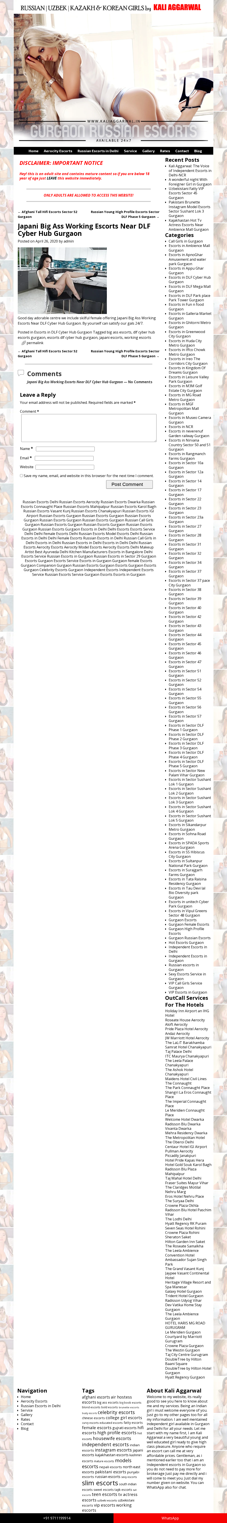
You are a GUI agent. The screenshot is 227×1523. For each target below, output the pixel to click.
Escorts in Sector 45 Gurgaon (185, 646)
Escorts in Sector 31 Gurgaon (185, 546)
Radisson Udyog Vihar (183, 1300)
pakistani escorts (110, 1471)
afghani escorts (96, 1397)
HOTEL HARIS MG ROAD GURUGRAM (185, 1325)
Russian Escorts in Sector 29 (117, 556)
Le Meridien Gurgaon (183, 1332)
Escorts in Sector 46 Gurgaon (185, 655)
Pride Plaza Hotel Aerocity (186, 1028)
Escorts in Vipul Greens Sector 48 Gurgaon (188, 913)
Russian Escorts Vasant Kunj (46, 511)
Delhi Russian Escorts (87, 533)
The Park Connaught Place (187, 1087)
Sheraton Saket (178, 1237)
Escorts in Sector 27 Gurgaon (185, 528)
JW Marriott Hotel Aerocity (187, 1038)
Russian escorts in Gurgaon (184, 967)
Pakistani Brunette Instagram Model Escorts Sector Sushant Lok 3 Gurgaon (189, 209)
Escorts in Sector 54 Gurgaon (185, 691)
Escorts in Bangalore (125, 551)
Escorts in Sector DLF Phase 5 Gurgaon (186, 763)
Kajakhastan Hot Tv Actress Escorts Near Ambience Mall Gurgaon (189, 225)
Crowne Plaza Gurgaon (184, 1345)
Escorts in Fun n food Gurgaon (186, 306)
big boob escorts (130, 1403)
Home (34, 151)
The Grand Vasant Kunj (184, 1268)
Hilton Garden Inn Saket (185, 1241)
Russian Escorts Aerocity (79, 501)
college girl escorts (124, 1417)
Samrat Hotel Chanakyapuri (188, 1047)
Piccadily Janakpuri (180, 1155)
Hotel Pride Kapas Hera (184, 1160)
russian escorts (107, 1476)
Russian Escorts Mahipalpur (86, 506)
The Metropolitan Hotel (185, 1137)
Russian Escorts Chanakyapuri (96, 511)
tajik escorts (123, 1489)
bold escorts (109, 1407)
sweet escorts (104, 1489)
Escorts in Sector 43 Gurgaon (185, 628)
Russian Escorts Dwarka (121, 501)
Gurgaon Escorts (113, 565)
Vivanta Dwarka (178, 1128)
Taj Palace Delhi (178, 1051)
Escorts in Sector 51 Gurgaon (185, 673)
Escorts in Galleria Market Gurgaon (190, 315)
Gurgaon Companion (38, 565)
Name (26, 448)
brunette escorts (129, 1407)
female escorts (97, 1427)
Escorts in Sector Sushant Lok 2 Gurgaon (190, 790)
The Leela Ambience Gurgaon (182, 1316)
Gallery (148, 151)
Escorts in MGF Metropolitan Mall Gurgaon (184, 409)
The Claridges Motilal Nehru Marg (183, 1189)
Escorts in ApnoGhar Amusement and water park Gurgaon (187, 259)
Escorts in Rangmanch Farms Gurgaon (187, 456)
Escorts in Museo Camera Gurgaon (190, 419)
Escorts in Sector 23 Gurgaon (185, 510)
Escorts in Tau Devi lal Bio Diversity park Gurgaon (187, 893)
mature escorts (104, 1461)
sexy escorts (129, 1477)
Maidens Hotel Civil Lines (186, 1078)
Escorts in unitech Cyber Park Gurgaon (189, 904)
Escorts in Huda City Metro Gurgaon (185, 343)
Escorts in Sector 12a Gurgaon (186, 474)
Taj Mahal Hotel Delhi (183, 1178)
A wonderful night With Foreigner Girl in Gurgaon (190, 181)
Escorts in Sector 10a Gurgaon (186, 465)
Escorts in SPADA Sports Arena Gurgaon (189, 845)
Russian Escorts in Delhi (98, 151)
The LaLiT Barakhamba (184, 1042)
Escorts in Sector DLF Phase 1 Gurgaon (186, 727)
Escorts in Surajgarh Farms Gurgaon (185, 872)
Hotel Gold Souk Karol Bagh (188, 1164)
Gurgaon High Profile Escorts (186, 931)
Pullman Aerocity (179, 1151)
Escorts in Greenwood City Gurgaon (187, 334)
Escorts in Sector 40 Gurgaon (185, 610)
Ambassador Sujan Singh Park (186, 1262)
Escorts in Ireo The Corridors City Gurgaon (188, 361)
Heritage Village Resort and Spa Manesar (188, 1284)
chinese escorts (93, 1418)
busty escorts (89, 1413)
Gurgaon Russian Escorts (78, 565)
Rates (165, 151)
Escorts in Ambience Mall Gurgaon (189, 248)
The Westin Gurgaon (182, 1350)
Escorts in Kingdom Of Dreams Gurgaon (187, 370)
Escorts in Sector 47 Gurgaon (185, 664)
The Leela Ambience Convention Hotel (182, 1252)
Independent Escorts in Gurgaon (188, 958)
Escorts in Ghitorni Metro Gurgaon (190, 324)
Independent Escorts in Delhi (188, 949)
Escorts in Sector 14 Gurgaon (185, 483)
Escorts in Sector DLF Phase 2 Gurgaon (186, 736)
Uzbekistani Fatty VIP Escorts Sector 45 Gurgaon (186, 193)
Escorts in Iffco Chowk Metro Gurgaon (187, 352)
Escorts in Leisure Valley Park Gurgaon (189, 379)
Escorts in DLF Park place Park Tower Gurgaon (189, 297)
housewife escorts (112, 1438)
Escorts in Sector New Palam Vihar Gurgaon (187, 772)
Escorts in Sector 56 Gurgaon (185, 709)
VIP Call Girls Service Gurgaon (185, 985)
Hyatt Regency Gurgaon (185, 1377)
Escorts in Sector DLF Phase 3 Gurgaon (186, 745)
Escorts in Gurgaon (95, 560)
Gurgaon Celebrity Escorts (45, 569)
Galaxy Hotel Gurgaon (183, 1291)
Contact (182, 151)
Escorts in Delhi (94, 529)
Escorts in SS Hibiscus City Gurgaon (187, 854)
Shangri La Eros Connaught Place (188, 1094)
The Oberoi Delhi (179, 1142)
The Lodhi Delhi (178, 1219)
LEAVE (52, 178)
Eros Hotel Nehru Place (184, 1196)
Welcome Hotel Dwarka (184, 1119)
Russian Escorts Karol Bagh (133, 506)
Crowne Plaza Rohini (182, 1232)
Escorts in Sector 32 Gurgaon (185, 555)
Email (26, 458)
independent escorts (105, 1444)
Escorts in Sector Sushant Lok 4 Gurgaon (190, 809)
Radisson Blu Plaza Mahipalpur (180, 1171)
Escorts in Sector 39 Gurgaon (185, 601)
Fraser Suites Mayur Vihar (186, 1182)
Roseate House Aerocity (185, 1020)
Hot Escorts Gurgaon (186, 942)
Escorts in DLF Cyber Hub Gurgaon (63, 332)
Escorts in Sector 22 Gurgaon (185, 501)
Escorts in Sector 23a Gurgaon (186, 519)
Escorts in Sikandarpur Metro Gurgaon (187, 827)
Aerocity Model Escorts (83, 547)
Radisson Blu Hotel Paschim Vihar (188, 1212)
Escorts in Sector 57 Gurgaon (185, 718)
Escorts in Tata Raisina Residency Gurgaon (187, 881)
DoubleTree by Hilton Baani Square (183, 1361)
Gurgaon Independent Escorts (93, 569)
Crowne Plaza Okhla (181, 1205)
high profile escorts (117, 1433)
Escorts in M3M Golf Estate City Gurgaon (185, 388)
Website (26, 466)
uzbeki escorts (107, 1500)
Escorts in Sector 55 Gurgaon (185, 700)
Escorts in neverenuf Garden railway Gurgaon (189, 433)
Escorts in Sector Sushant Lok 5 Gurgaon (190, 818)
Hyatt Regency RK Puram (185, 1223)
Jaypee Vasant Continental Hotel (187, 1275)
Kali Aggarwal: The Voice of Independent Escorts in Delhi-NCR (190, 171)
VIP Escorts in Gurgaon (188, 992)
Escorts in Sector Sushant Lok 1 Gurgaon (190, 781)
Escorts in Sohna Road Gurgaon (187, 836)
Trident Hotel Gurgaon (184, 1295)
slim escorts (100, 1482)
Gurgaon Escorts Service (58, 560)
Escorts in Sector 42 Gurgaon (185, 618)
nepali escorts (110, 1467)
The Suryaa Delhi (179, 1200)
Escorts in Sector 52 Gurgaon (185, 682)
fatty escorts (133, 1422)
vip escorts (104, 1505)
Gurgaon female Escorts (132, 560)
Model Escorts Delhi (122, 533)
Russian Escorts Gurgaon (60, 515)
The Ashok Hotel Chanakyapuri (179, 1072)
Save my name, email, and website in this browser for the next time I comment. (89, 475)
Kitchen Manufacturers (88, 551)
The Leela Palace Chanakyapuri (179, 1062)
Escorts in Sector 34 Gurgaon (185, 564)
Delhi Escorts (118, 529)
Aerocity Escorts (58, 151)
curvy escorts (90, 1423)
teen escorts (104, 1494)
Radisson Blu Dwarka (182, 1124)
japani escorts (111, 337)
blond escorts (91, 1407)
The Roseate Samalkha (184, 1246)
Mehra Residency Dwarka (186, 1132)
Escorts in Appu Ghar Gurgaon (186, 270)
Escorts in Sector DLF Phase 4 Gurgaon (186, 754)
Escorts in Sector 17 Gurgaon (185, 492)
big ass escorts (119, 332)
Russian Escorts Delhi (40, 501)
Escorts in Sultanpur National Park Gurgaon (188, 863)
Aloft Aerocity (176, 1024)
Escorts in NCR (181, 426)
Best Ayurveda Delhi (51, 551)
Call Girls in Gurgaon (186, 241)
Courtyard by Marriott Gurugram (183, 1338)
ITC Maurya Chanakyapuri (187, 1056)
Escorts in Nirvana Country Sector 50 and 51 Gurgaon (190, 445)
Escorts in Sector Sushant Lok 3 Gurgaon (190, 800)
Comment (29, 411)
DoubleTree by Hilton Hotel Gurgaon (188, 1370)
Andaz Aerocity (177, 1033)
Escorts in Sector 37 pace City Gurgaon (189, 582)
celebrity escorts (116, 1412)
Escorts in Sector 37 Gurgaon (185, 573)
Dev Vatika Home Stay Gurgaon (183, 1307)
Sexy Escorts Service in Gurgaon (187, 976)
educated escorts (111, 1423)
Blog (198, 151)
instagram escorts (113, 1450)
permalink (35, 342)
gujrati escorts (124, 1427)
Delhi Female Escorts (51, 533)
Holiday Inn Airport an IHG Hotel (187, 1013)
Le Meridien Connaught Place (185, 1112)
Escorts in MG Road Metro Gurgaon (185, 397)
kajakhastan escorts (112, 1454)
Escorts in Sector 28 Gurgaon (185, 537)
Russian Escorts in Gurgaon (70, 556)
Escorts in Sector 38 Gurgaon (185, 591)
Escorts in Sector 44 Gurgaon (185, 637)
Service (130, 151)
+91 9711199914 (56, 1518)
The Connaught (178, 1083)
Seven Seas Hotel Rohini (185, 1228)
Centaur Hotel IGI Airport (186, 1146)
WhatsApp (170, 1518)
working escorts (137, 337)
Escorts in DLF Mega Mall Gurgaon (190, 288)
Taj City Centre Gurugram (186, 1354)
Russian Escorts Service (64, 574)
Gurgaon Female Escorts (189, 924)
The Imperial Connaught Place (185, 1103)
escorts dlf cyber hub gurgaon (72, 337)
